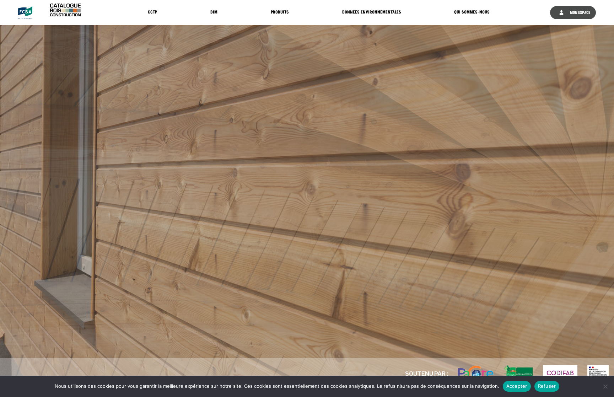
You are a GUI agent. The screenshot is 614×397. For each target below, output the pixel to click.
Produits (280, 12)
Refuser (547, 386)
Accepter (516, 386)
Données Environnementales (371, 12)
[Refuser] (605, 386)
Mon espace (579, 12)
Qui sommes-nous (472, 12)
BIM (213, 12)
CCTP (152, 12)
